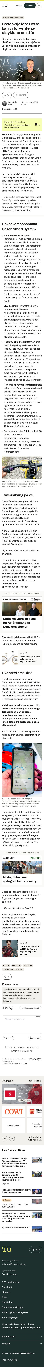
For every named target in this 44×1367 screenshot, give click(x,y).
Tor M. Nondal (9, 1274)
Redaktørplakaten (32, 1327)
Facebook (7, 1287)
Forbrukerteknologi (13, 17)
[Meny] (39, 5)
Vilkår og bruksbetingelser (15, 1312)
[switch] (37, 124)
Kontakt (6, 1343)
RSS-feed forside (10, 1282)
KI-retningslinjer (10, 1317)
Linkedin (6, 1292)
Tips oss (35, 1249)
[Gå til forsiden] (4, 5)
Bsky (4, 1297)
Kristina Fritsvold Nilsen (14, 1264)
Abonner (29, 5)
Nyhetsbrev (8, 1302)
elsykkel (16, 966)
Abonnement (8, 1336)
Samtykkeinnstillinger (12, 1307)
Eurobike (28, 966)
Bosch (6, 966)
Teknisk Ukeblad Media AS (24, 1353)
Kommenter (22, 95)
